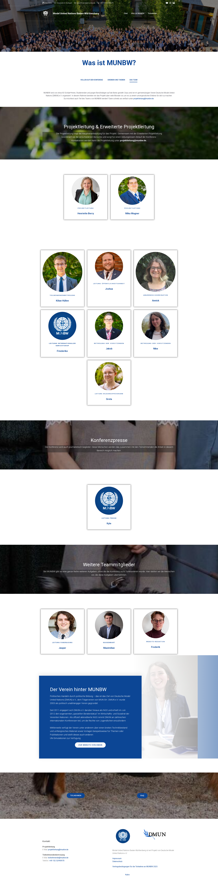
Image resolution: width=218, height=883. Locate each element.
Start (126, 13)
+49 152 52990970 (56, 861)
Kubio (127, 875)
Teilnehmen (152, 13)
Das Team (133, 80)
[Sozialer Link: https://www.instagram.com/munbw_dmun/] (170, 3)
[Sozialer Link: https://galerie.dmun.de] (173, 3)
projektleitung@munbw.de (143, 98)
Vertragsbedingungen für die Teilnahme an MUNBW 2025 (134, 866)
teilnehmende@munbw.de (58, 858)
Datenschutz (117, 861)
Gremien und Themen (116, 80)
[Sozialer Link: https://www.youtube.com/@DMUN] (167, 3)
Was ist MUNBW (137, 13)
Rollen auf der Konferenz (92, 80)
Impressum (116, 858)
